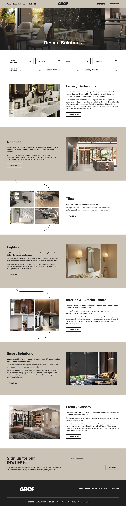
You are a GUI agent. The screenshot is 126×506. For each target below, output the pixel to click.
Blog (36, 4)
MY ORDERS (101, 4)
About (9, 4)
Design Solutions (19, 4)
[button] (39, 502)
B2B (30, 4)
